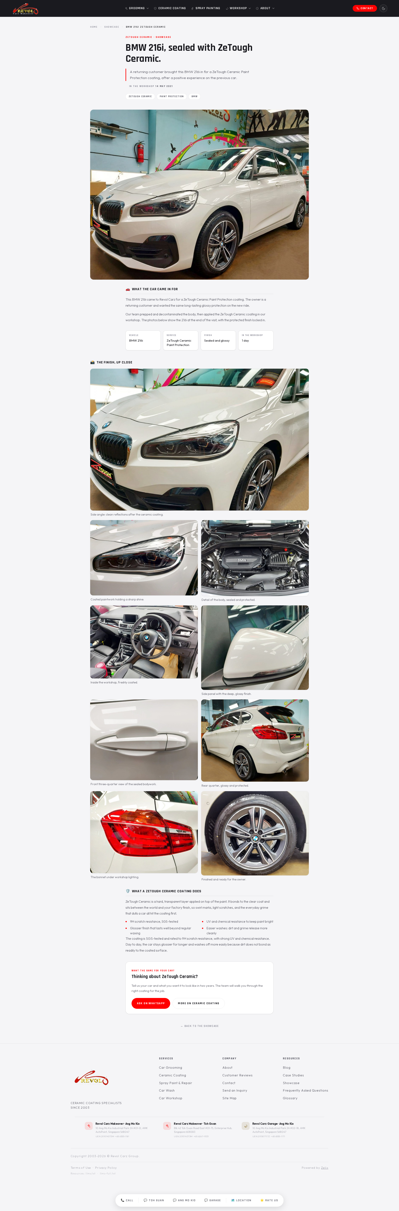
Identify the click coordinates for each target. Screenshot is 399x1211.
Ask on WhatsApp (151, 1003)
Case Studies (293, 1075)
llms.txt (91, 1173)
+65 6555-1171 (278, 1136)
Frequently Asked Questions (305, 1090)
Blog (287, 1067)
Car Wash (167, 1090)
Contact (228, 1083)
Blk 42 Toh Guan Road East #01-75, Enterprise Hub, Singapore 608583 (203, 1129)
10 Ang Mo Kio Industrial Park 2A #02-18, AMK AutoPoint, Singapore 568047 (278, 1129)
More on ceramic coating (198, 1003)
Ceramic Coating (172, 1075)
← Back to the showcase (199, 1026)
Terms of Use (81, 1167)
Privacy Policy (106, 1167)
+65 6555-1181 (122, 1136)
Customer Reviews (237, 1075)
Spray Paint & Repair (175, 1083)
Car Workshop (170, 1098)
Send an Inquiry (234, 1090)
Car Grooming (170, 1067)
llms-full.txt (108, 1173)
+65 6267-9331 (201, 1136)
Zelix (324, 1167)
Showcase (111, 27)
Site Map (229, 1098)
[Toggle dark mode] (383, 8)
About (227, 1067)
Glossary (290, 1098)
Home (94, 27)
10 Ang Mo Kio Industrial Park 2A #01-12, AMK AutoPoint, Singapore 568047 (122, 1129)
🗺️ (241, 1200)
